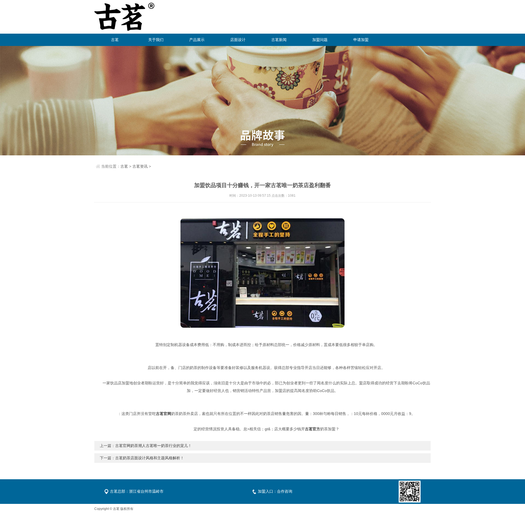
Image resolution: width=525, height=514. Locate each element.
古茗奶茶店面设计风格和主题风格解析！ (149, 458)
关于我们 (156, 39)
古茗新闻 (279, 39)
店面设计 (238, 39)
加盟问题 (320, 39)
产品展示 (197, 39)
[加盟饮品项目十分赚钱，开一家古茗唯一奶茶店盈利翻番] (262, 273)
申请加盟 (361, 39)
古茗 (115, 39)
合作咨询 (284, 491)
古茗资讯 (140, 166)
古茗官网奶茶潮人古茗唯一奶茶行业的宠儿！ (153, 445)
